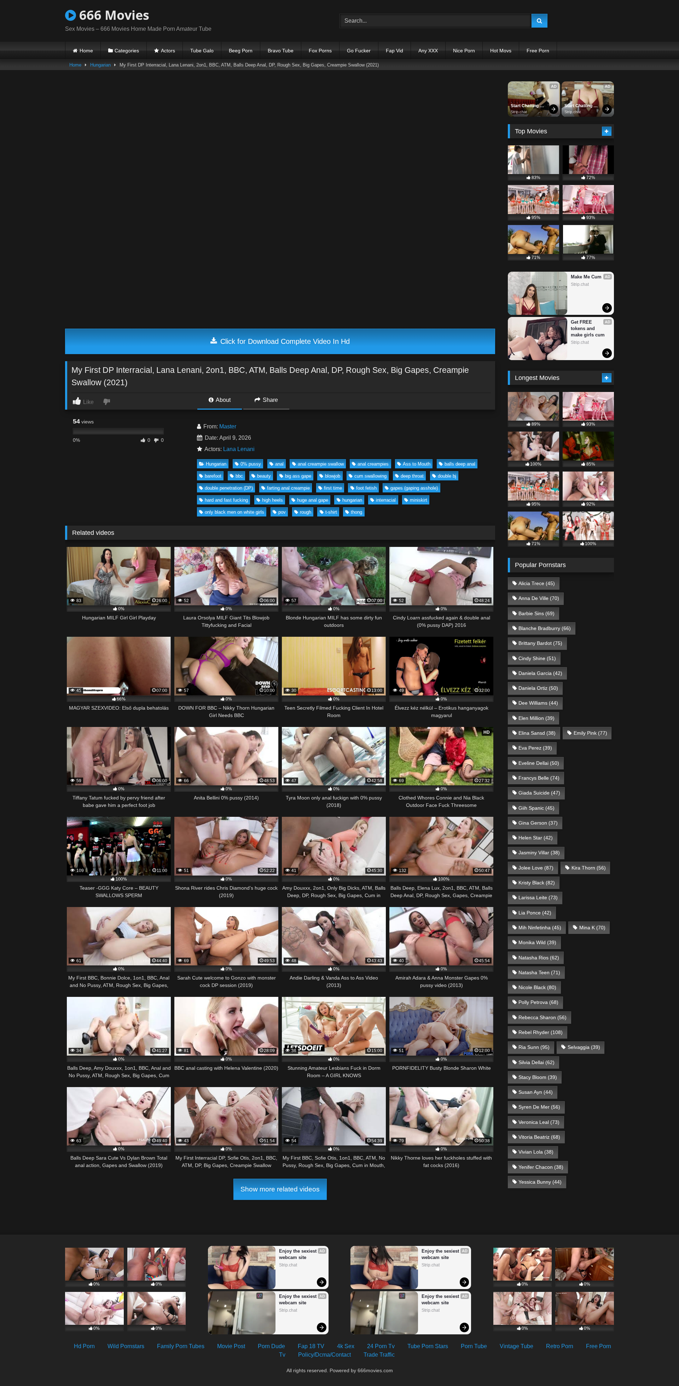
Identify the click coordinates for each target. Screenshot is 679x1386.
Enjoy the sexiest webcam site (298, 1254)
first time (333, 488)
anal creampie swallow (321, 464)
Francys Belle (538, 778)
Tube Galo (202, 50)
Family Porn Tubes (180, 1346)
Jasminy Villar (539, 852)
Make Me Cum (586, 276)
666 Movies (112, 15)
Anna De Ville (538, 598)
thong (356, 512)
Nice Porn (464, 50)
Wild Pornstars (126, 1346)
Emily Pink (590, 733)
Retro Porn (559, 1346)
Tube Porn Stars (427, 1346)
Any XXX (428, 50)
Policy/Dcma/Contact (324, 1355)
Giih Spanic (536, 808)
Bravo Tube (281, 50)
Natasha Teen (539, 972)
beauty (264, 476)
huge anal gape (312, 500)
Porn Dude (271, 1346)
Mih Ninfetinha (539, 927)
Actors (168, 50)
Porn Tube (474, 1346)
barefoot (213, 476)
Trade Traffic (379, 1355)
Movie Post (231, 1346)
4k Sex (345, 1346)
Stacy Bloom (537, 1077)
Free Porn (538, 50)
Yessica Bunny (540, 1182)
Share (269, 400)
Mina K (592, 927)
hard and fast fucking (226, 500)
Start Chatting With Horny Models (525, 106)
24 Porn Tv (381, 1346)
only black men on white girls (234, 512)
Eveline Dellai (538, 763)
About (223, 400)
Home (86, 50)
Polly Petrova (538, 1002)
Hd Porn (84, 1346)
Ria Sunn (534, 1047)
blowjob (332, 476)
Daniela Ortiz (538, 688)
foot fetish (366, 488)
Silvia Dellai (536, 1062)
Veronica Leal (538, 1122)
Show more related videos (280, 1189)
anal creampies (373, 464)
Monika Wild (537, 942)
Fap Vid (394, 50)
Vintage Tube (516, 1346)
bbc (239, 476)
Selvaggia (584, 1047)
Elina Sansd (537, 733)
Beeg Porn (241, 50)
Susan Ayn (535, 1092)
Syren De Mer (539, 1107)
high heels (272, 500)
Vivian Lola (535, 1152)
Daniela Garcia (540, 673)
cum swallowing (370, 476)
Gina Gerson (538, 823)
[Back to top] (657, 1365)
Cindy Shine (537, 658)
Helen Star (535, 838)
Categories (127, 50)
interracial (386, 500)
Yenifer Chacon (540, 1167)
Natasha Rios (538, 957)
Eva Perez (535, 748)
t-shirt (331, 512)
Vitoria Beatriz (539, 1137)
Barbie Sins (536, 613)
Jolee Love (535, 868)
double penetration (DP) (229, 488)
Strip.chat (519, 112)
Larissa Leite (538, 897)
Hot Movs (500, 50)
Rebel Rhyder (540, 1032)
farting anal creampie (288, 488)
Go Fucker (359, 50)
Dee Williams (538, 703)
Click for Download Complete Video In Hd (284, 341)
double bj (447, 476)
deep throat (412, 476)
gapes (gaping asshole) (414, 488)
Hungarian (100, 65)
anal (279, 464)
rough (305, 512)
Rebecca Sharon (542, 1017)
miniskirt (418, 500)
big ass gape (298, 476)
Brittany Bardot (540, 643)
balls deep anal (460, 464)
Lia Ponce (534, 913)
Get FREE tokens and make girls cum (588, 328)
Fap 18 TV (311, 1346)
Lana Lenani (239, 449)
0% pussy (250, 464)
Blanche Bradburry (544, 628)
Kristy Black (536, 882)
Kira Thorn (588, 868)
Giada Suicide (539, 793)
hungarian (352, 500)
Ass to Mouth (416, 464)
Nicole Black (537, 987)
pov (282, 512)
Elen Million (536, 718)
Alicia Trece (536, 583)
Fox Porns (320, 50)
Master (227, 426)
